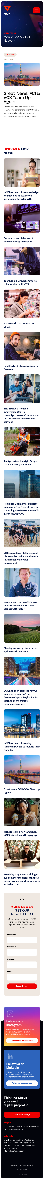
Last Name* (11, 946)
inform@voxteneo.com (14, 1129)
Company (11, 959)
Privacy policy (22, 1169)
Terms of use (22, 1174)
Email (9, 971)
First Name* (11, 934)
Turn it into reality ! (22, 1114)
